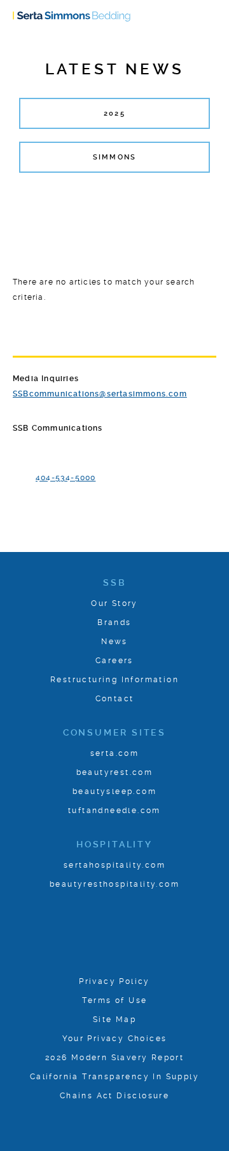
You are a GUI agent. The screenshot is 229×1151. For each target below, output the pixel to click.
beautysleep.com (114, 791)
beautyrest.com (114, 772)
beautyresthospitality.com (114, 884)
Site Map (114, 1019)
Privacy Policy (114, 981)
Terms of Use (115, 1000)
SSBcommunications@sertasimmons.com (100, 393)
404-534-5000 (65, 477)
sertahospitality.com (114, 865)
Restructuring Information (114, 679)
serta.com (114, 753)
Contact (114, 698)
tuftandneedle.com (114, 810)
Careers (114, 660)
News (114, 641)
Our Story (114, 603)
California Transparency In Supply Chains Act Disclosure (114, 1086)
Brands (114, 622)
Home (71, 17)
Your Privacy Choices (114, 1038)
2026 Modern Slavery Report (114, 1057)
